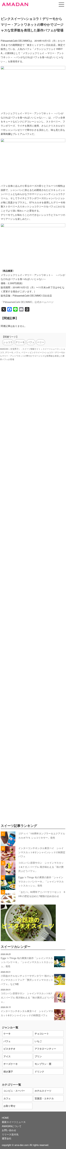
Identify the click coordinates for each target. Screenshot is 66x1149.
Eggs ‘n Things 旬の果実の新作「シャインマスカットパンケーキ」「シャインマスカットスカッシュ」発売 (41, 881)
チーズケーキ (10, 1064)
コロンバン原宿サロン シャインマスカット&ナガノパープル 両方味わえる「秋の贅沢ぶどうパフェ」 (41, 867)
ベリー (40, 342)
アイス (7, 1056)
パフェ (30, 342)
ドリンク (39, 1071)
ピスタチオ (9, 1048)
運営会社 (6, 1138)
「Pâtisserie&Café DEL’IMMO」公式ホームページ (27, 302)
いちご (38, 1041)
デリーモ (20, 342)
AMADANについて (11, 1126)
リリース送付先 (10, 1134)
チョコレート (42, 1033)
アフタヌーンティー (45, 1048)
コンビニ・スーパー (14, 1090)
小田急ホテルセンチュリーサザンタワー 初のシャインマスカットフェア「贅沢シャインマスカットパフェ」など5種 (27, 980)
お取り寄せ (9, 1106)
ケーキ (7, 1033)
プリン (38, 1056)
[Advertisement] (33, 521)
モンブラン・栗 (43, 1064)
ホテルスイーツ (43, 1090)
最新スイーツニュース (14, 1122)
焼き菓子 (8, 1071)
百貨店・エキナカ (44, 1098)
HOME (5, 1117)
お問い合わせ (9, 1130)
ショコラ (8, 342)
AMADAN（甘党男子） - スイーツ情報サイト (20, 348)
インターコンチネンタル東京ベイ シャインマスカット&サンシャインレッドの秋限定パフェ (41, 852)
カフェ (7, 1098)
